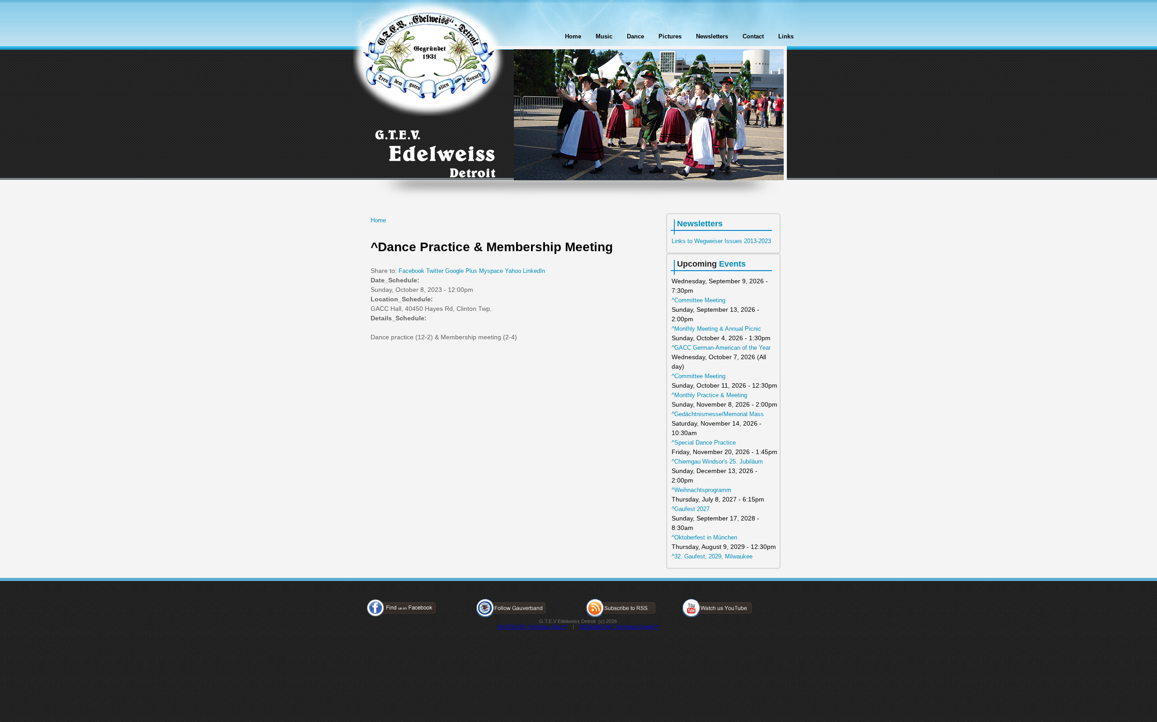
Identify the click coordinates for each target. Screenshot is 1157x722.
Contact (753, 36)
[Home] (429, 59)
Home (573, 36)
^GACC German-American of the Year (721, 347)
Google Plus (461, 270)
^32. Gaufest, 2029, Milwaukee (712, 556)
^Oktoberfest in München (704, 537)
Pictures (670, 36)
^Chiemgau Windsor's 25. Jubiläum (717, 461)
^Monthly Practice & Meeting (709, 395)
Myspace (491, 270)
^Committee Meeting (698, 300)
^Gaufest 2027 (691, 509)
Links (786, 36)
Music (604, 36)
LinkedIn (534, 270)
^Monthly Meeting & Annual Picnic (716, 328)
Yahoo (513, 270)
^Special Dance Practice (704, 442)
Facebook (411, 270)
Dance (635, 36)
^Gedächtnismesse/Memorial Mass (718, 414)
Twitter (434, 270)
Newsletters (712, 36)
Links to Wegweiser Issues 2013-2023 (721, 241)
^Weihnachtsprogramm (701, 490)
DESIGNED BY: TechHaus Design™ (619, 626)
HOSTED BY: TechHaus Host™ (532, 626)
